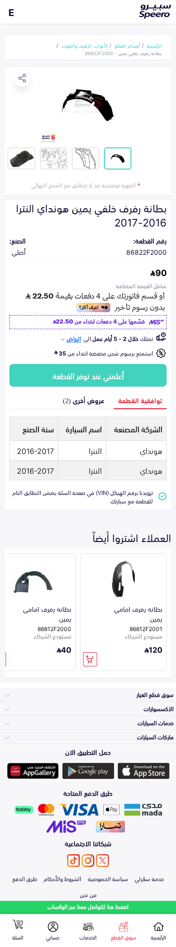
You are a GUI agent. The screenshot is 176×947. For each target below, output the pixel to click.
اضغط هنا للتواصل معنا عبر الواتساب (88, 906)
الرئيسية (154, 45)
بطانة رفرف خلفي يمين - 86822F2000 (123, 52)
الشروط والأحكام (62, 878)
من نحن (88, 894)
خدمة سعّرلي (149, 878)
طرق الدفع (24, 878)
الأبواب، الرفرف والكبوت (84, 45)
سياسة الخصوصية (108, 878)
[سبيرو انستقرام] (88, 860)
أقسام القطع (127, 45)
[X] (102, 860)
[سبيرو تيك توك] (73, 860)
